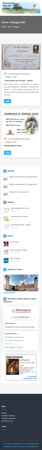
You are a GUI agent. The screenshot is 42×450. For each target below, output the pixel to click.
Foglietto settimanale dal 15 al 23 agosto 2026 (23, 184)
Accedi (4, 413)
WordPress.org (7, 421)
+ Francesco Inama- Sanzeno (19, 216)
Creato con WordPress (14, 444)
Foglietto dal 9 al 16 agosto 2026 (19, 192)
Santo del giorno (21, 325)
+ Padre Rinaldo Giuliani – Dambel (20, 225)
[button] (38, 11)
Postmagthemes (33, 446)
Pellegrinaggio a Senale (13, 146)
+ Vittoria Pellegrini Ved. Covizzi (19, 208)
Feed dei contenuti (8, 416)
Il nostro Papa (14, 242)
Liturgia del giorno (21, 340)
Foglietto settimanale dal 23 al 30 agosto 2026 (23, 177)
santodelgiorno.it (29, 378)
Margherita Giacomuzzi (22, 74)
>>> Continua (31, 376)
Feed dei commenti (8, 418)
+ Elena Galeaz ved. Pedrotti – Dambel (18, 81)
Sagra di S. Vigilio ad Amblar (18, 250)
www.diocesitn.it (9, 293)
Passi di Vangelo (15, 258)
